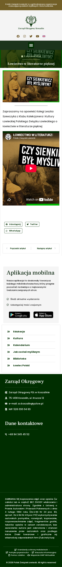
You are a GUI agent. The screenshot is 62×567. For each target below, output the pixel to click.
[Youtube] (37, 36)
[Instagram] (24, 36)
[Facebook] (18, 36)
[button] (31, 45)
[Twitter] (31, 36)
